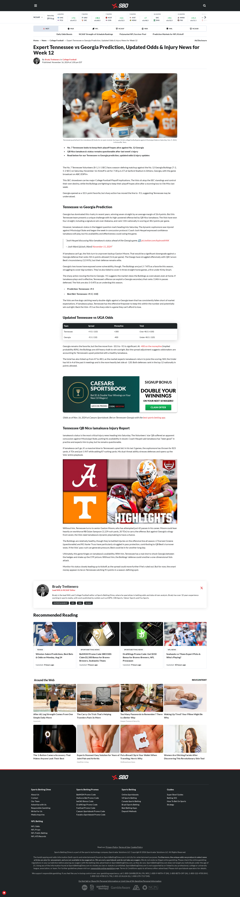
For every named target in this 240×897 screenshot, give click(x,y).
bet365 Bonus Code (84, 801)
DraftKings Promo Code (86, 804)
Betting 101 (172, 798)
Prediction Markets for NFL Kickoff (168, 34)
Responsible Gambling (40, 808)
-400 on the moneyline (151, 346)
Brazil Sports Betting (130, 804)
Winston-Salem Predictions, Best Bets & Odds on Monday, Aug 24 (54, 656)
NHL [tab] (170, 29)
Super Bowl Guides (175, 794)
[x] (201, 588)
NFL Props (35, 829)
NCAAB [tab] (195, 29)
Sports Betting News (90, 650)
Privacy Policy (112, 847)
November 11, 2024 (101, 246)
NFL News (172, 650)
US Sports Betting (129, 798)
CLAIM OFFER (158, 407)
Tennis (40, 650)
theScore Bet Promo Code (87, 798)
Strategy (170, 804)
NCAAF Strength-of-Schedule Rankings (96, 34)
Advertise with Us (38, 804)
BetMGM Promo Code (86, 794)
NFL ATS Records (38, 836)
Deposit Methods (129, 811)
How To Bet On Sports (176, 801)
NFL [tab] (96, 29)
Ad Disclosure (201, 40)
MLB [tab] (72, 29)
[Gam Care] (92, 887)
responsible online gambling (103, 868)
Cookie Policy (137, 847)
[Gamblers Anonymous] (136, 887)
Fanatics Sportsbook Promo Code (90, 814)
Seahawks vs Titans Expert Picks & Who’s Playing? (183, 656)
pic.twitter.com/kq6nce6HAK (155, 240)
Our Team (35, 801)
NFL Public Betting (39, 833)
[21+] (85, 887)
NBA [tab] (146, 29)
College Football (57, 40)
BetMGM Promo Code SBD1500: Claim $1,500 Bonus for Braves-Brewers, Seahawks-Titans (95, 657)
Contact (34, 798)
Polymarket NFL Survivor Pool (133, 34)
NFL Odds (35, 826)
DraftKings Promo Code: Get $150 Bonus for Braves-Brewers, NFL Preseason (140, 657)
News (44, 40)
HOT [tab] (52, 29)
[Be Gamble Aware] (120, 887)
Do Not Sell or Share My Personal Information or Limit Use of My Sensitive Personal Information (120, 881)
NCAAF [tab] (121, 29)
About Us (35, 794)
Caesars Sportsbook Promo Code (90, 811)
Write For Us (36, 811)
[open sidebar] (35, 5)
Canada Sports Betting (131, 801)
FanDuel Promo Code (85, 808)
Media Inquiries (38, 814)
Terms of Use (124, 847)
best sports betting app (154, 417)
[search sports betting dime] (204, 5)
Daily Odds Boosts (64, 34)
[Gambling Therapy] (102, 887)
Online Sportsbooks (130, 794)
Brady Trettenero (52, 59)
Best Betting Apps (129, 808)
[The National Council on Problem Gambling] (150, 887)
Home (36, 40)
